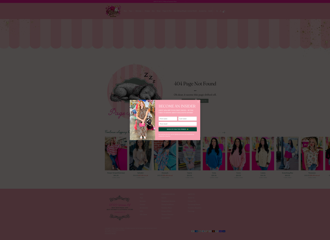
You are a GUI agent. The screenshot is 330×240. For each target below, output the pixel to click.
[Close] (198, 102)
